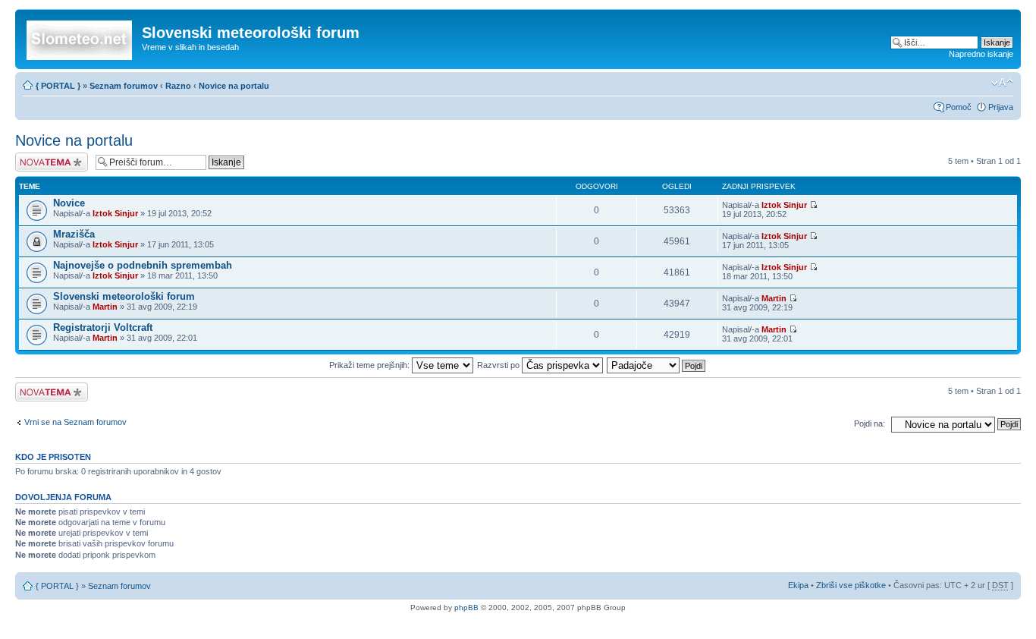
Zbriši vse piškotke (852, 585)
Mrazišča (74, 234)
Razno (179, 85)
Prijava (1000, 107)
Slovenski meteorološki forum (124, 296)
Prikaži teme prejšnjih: (370, 365)
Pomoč (959, 107)
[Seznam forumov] (80, 37)
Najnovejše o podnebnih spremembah (142, 265)
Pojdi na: (869, 423)
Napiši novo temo (47, 157)
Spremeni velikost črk (1002, 83)
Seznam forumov (123, 85)
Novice (69, 203)
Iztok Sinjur (115, 213)
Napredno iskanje (981, 53)
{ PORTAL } (58, 85)
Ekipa (798, 585)
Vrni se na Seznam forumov (75, 422)
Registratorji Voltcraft (102, 327)
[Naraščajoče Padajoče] (657, 365)
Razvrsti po (499, 365)
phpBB (466, 607)
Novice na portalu (234, 85)
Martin (105, 306)
